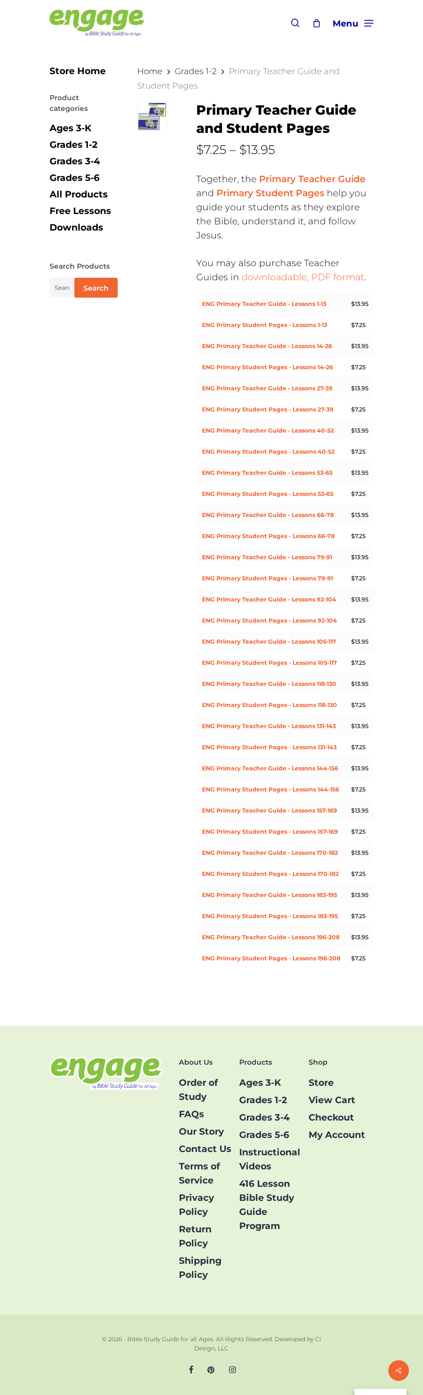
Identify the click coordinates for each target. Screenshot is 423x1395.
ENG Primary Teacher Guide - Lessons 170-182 (270, 852)
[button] (353, 23)
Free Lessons (80, 210)
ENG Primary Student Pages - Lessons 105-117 (269, 662)
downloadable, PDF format (303, 277)
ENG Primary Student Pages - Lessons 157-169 (270, 831)
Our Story (201, 1131)
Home (149, 71)
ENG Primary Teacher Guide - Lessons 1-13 (264, 304)
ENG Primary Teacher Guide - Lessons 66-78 (268, 515)
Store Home (78, 71)
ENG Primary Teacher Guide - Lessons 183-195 (269, 895)
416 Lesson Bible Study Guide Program (266, 1204)
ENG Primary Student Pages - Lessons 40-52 (268, 451)
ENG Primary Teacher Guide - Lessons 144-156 (270, 768)
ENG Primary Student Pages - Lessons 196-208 (271, 958)
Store (321, 1082)
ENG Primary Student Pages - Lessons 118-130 (269, 705)
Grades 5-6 (75, 177)
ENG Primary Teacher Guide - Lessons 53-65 (267, 472)
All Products (79, 194)
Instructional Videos (269, 1159)
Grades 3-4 (75, 161)
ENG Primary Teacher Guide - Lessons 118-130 (269, 684)
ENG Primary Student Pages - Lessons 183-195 (270, 916)
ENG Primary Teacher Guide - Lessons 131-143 (269, 726)
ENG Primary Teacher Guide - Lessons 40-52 (268, 430)
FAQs (191, 1114)
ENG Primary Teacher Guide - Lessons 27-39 (267, 388)
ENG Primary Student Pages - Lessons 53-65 (267, 494)
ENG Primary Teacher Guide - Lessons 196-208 (271, 937)
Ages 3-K (70, 128)
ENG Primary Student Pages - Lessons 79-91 (267, 578)
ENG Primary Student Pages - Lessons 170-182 (270, 874)
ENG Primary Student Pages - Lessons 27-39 (267, 409)
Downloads (76, 227)
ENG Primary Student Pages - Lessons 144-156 (270, 789)
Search (96, 288)
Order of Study (198, 1089)
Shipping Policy (200, 1267)
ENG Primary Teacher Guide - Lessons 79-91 (267, 557)
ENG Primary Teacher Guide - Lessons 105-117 (269, 641)
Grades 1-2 (73, 144)
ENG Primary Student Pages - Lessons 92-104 (269, 620)
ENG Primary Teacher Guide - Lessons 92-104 (269, 599)
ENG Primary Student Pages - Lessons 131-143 (269, 747)
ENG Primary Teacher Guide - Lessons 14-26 (267, 346)
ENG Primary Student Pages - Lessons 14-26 (267, 367)
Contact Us (205, 1148)
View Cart (332, 1100)
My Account (337, 1134)
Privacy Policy (196, 1204)
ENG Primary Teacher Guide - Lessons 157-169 (269, 810)
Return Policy (195, 1236)
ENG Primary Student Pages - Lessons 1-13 (264, 325)
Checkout (331, 1117)
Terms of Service (199, 1173)
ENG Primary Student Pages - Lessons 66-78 (268, 536)
